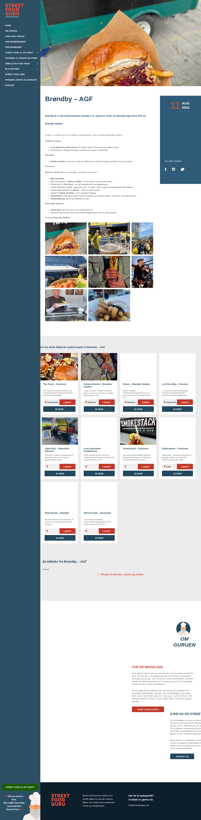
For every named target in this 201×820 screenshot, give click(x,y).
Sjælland (92, 402)
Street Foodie (56, 213)
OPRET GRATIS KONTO (148, 709)
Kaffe (93, 187)
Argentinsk (171, 402)
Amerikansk (52, 402)
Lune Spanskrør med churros (64, 147)
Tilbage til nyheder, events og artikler (122, 574)
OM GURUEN (184, 642)
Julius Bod (56, 210)
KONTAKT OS (182, 756)
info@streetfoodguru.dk (139, 805)
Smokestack (56, 150)
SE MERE (59, 409)
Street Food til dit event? (20, 787)
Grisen (76, 190)
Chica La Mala (74, 181)
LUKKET (67, 402)
